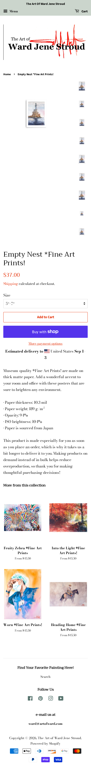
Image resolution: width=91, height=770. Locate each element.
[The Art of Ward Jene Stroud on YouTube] (60, 699)
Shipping (10, 283)
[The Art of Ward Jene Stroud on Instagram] (50, 699)
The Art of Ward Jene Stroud (59, 738)
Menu (13, 11)
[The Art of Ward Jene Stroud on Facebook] (30, 699)
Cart (84, 11)
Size (6, 295)
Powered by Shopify (45, 743)
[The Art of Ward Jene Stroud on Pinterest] (40, 699)
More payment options (45, 343)
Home (7, 74)
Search (45, 676)
